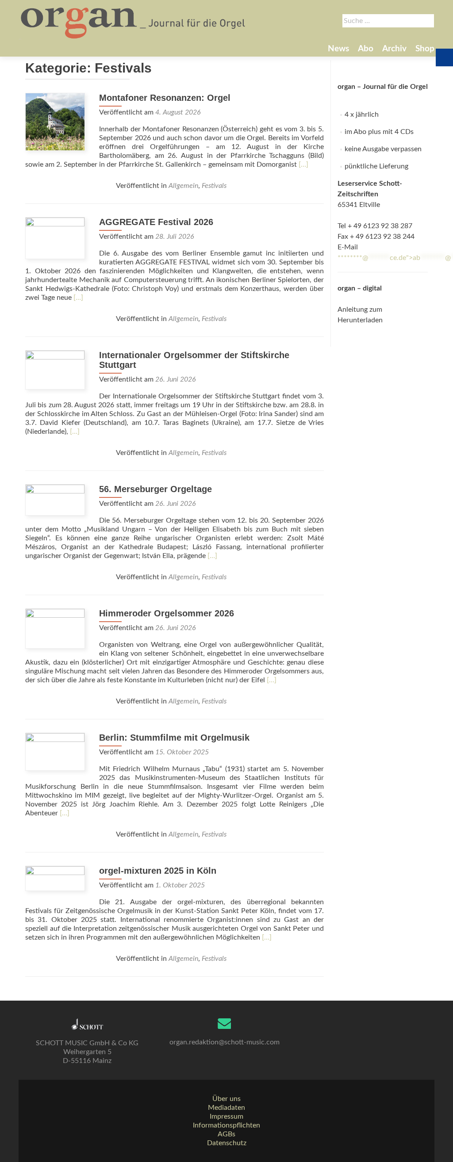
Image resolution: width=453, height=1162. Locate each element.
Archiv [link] (394, 49)
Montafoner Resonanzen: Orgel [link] (164, 98)
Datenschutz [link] (226, 1143)
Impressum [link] (226, 1116)
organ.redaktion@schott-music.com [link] (224, 1042)
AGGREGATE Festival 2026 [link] (156, 222)
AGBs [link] (226, 1134)
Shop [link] (424, 49)
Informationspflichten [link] (226, 1125)
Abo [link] (365, 49)
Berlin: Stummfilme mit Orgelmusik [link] (174, 737)
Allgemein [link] (183, 185)
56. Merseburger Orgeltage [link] (155, 489)
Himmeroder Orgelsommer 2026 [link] (166, 613)
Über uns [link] (226, 1098)
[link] (134, 22)
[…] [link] (303, 164)
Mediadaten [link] (226, 1107)
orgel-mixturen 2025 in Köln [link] (157, 870)
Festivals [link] (214, 185)
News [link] (338, 49)
